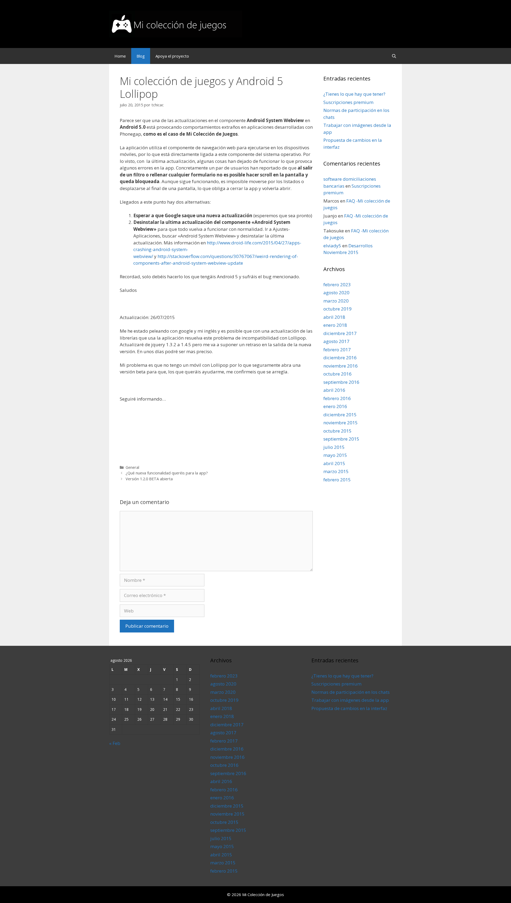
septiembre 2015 (341, 439)
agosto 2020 (336, 292)
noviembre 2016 (340, 366)
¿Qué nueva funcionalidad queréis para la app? (167, 472)
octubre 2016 (337, 374)
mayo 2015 (335, 455)
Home (120, 56)
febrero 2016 (337, 398)
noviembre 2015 (340, 423)
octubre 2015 (337, 431)
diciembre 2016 (340, 357)
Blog (141, 56)
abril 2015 (334, 463)
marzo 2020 (336, 301)
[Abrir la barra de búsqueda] (394, 56)
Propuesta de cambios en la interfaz (349, 708)
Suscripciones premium (348, 102)
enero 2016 (335, 406)
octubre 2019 (337, 309)
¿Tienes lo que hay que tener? (354, 94)
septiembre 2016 (341, 382)
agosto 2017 (336, 341)
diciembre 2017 (340, 333)
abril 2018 (334, 317)
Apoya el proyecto (172, 56)
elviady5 (332, 246)
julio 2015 (334, 447)
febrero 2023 (337, 284)
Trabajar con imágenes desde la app (350, 700)
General (132, 467)
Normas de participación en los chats (350, 692)
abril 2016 (334, 390)
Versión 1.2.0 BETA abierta (149, 478)
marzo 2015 (336, 471)
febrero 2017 (337, 349)
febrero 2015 (337, 480)
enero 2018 (335, 325)
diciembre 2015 (340, 415)
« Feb (114, 743)
